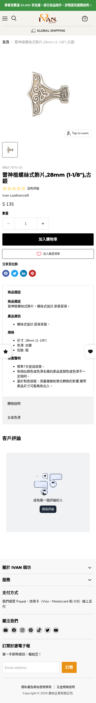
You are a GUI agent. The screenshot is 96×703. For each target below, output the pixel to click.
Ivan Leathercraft (15, 195)
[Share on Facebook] (5, 273)
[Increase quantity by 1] (43, 224)
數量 (5, 213)
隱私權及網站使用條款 (36, 687)
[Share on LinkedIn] (23, 273)
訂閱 (69, 667)
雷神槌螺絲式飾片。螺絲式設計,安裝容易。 (47, 343)
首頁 (5, 42)
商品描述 (14, 292)
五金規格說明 (66, 687)
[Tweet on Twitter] (14, 273)
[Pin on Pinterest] (32, 273)
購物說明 (14, 403)
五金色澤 (14, 417)
